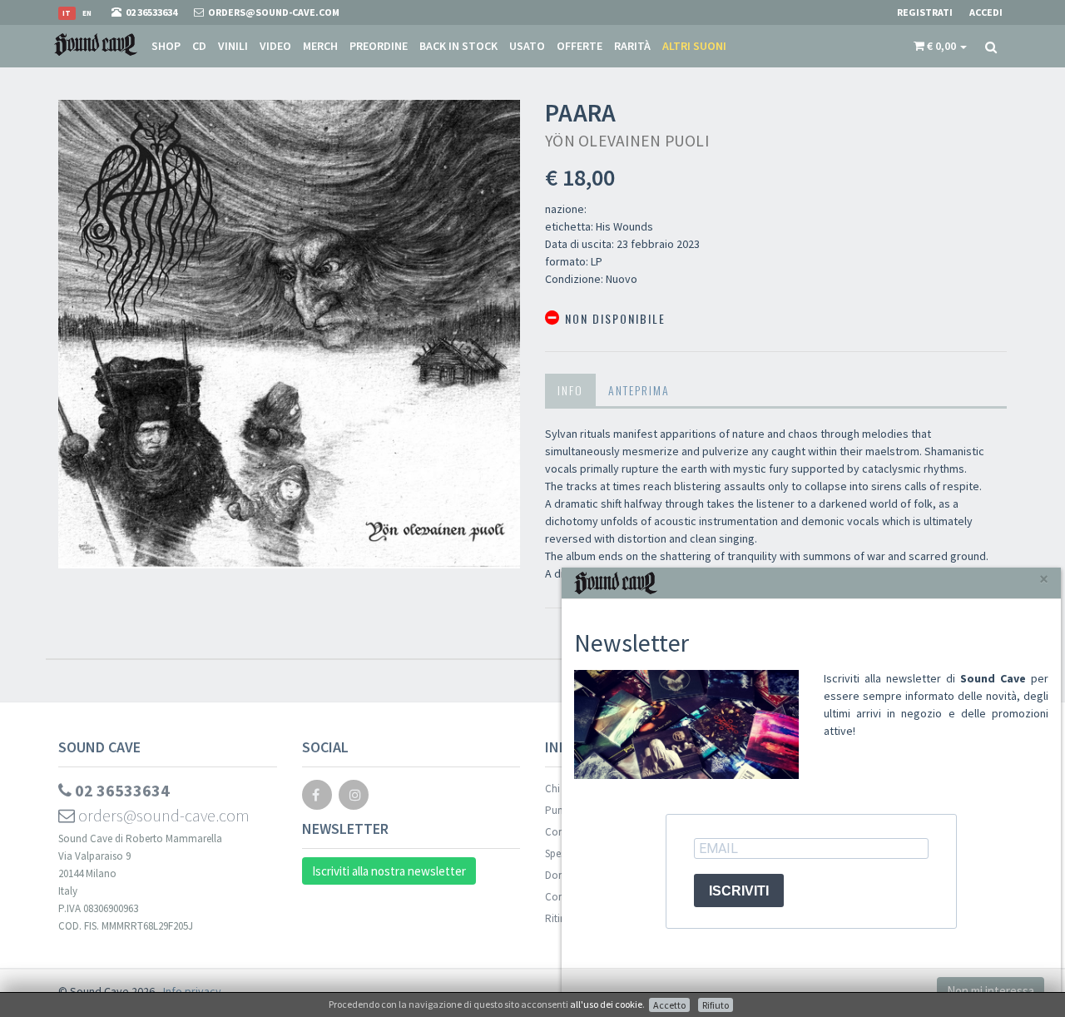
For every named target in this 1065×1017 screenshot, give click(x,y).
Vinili (233, 45)
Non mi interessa (990, 991)
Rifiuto (715, 1005)
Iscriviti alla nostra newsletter (389, 871)
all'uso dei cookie (606, 1004)
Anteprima (639, 390)
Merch (320, 45)
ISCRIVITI (739, 891)
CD (199, 45)
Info (570, 390)
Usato (527, 45)
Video (275, 45)
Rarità (632, 45)
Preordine (378, 45)
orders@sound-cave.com (162, 815)
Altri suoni (694, 45)
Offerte (579, 45)
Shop (166, 45)
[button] (940, 46)
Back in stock (458, 45)
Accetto (669, 1005)
